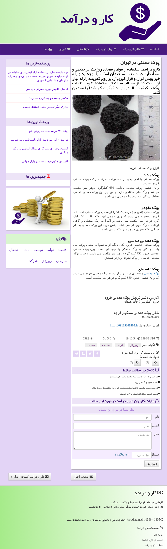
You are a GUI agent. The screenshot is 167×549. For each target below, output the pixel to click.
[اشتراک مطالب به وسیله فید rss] (83, 353)
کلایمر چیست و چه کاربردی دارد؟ (48, 98)
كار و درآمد (86, 18)
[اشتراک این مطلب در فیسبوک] (97, 353)
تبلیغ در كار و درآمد (152, 540)
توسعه (38, 250)
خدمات (45, 49)
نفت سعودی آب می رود (146, 382)
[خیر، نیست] (137, 362)
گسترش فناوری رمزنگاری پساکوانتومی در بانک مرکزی (40, 150)
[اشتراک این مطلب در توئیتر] (90, 353)
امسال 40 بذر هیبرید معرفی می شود (46, 89)
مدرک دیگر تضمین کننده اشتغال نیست (45, 106)
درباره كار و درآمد (104, 49)
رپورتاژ (134, 345)
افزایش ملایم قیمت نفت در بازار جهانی (45, 161)
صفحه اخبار (82, 476)
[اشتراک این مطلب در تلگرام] (76, 353)
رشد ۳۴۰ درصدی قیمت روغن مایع (48, 131)
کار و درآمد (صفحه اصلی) (28, 476)
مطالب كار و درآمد (132, 49)
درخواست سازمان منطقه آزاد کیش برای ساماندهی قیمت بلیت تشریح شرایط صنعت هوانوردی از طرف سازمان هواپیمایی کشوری (38, 76)
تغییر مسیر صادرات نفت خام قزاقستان (138, 393)
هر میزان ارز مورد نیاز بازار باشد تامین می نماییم (134, 376)
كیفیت (91, 345)
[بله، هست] (155, 362)
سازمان (61, 261)
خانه (152, 49)
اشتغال (81, 49)
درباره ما (158, 534)
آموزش (63, 49)
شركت (33, 261)
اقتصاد (62, 250)
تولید (120, 345)
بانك (26, 250)
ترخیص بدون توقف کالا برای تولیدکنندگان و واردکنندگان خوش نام (125, 387)
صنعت (106, 345)
